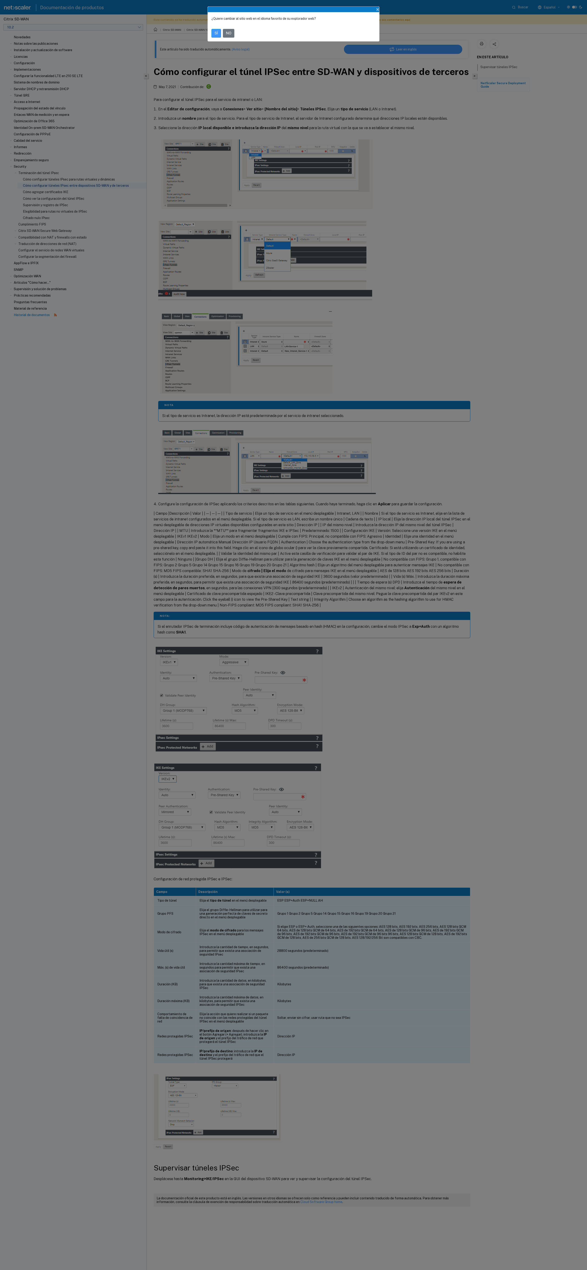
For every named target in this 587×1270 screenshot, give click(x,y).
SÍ (216, 33)
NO (228, 33)
